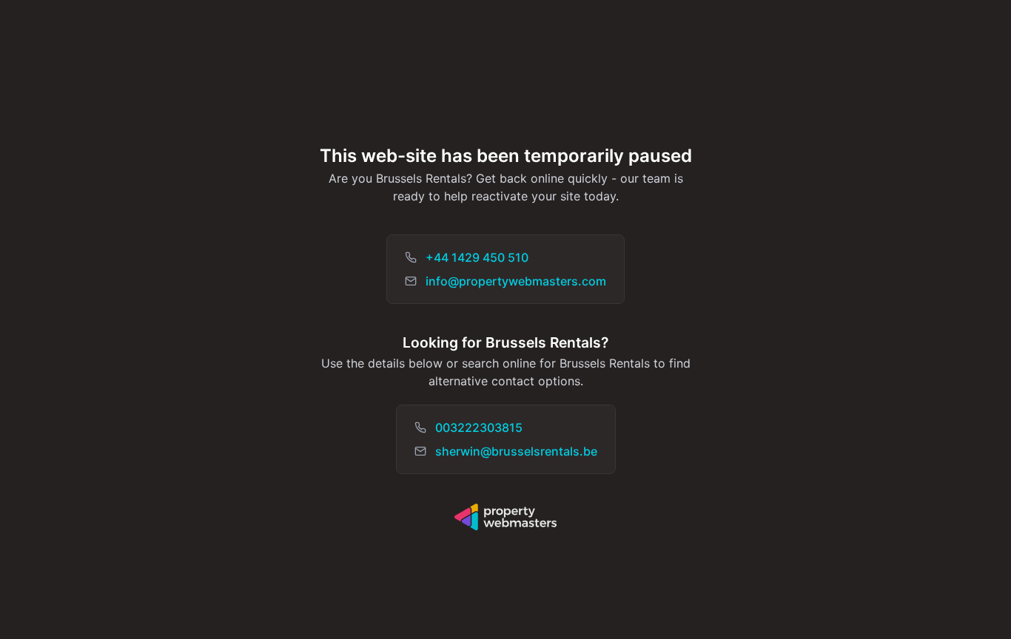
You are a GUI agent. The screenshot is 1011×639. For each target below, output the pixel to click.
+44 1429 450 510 (477, 257)
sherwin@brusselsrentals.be (516, 451)
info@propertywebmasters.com (516, 281)
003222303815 (479, 427)
